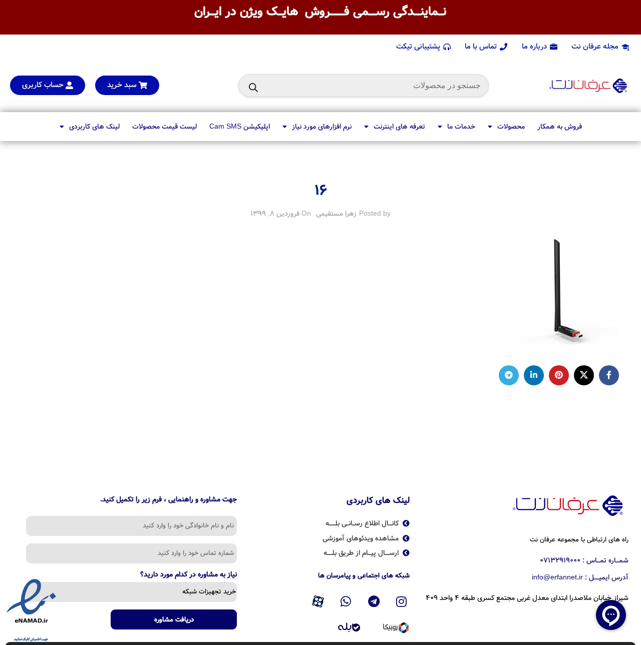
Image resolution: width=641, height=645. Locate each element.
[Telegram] (373, 601)
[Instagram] (401, 601)
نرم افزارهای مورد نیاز (322, 126)
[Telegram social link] (509, 375)
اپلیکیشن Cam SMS (239, 126)
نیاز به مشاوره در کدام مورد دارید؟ (188, 575)
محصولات (511, 126)
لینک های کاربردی (94, 126)
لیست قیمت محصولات (164, 126)
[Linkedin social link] (534, 375)
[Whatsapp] (346, 601)
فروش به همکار (559, 126)
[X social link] (584, 375)
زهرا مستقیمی (336, 213)
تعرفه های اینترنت (399, 126)
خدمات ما (461, 126)
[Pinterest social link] (559, 375)
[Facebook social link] (609, 375)
